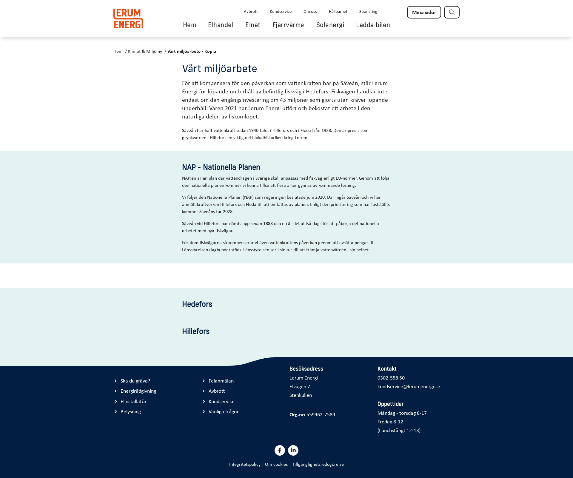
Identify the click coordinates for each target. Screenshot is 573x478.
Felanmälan (221, 380)
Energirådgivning (138, 390)
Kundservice (281, 11)
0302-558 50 (391, 377)
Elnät (253, 25)
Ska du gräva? (135, 380)
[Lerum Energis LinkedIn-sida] (293, 450)
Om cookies (276, 464)
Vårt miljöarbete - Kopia (191, 51)
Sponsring (368, 11)
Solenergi (330, 25)
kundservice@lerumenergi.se (409, 386)
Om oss (310, 11)
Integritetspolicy (245, 464)
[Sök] (452, 12)
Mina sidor (424, 12)
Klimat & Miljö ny (145, 51)
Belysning (131, 411)
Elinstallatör (134, 401)
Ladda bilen (373, 25)
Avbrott (251, 11)
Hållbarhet (338, 11)
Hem (189, 25)
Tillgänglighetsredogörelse (318, 464)
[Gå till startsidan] (128, 18)
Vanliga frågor (224, 411)
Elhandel (220, 25)
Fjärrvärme (288, 25)
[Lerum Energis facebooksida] (280, 450)
